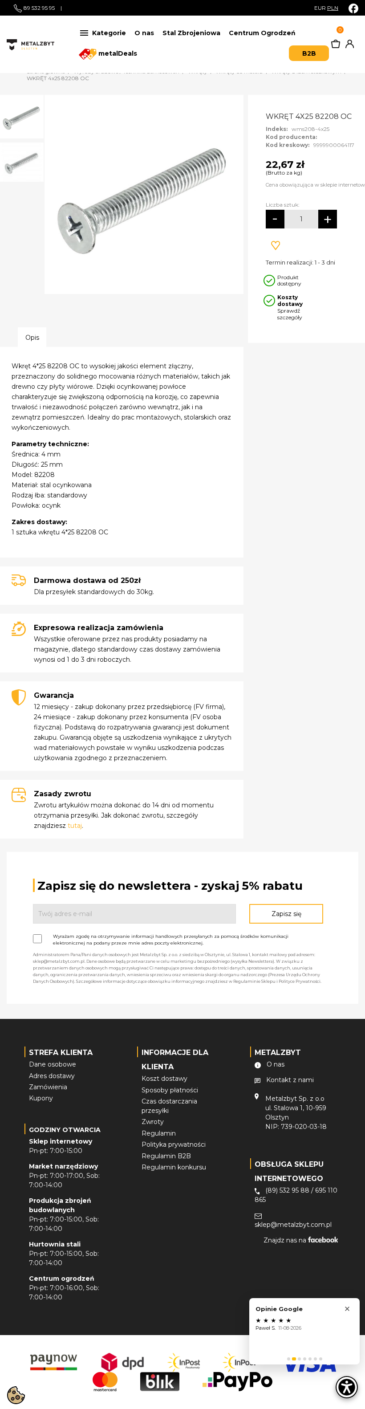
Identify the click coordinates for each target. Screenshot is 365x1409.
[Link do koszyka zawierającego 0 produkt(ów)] (335, 46)
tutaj (75, 826)
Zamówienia (48, 1087)
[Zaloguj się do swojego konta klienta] (348, 46)
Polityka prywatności (174, 1144)
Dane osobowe (52, 1064)
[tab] (288, 1358)
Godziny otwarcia (65, 1130)
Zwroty (153, 1122)
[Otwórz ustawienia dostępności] (347, 1387)
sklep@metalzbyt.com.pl (293, 1225)
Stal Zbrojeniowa (191, 33)
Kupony (41, 1098)
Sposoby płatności (170, 1090)
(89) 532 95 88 (287, 1190)
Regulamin (159, 1133)
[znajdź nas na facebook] (353, 8)
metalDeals (117, 53)
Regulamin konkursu (174, 1167)
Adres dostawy (52, 1076)
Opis (32, 338)
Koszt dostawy (164, 1079)
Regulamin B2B (166, 1156)
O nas (144, 33)
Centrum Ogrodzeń (262, 33)
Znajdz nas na (286, 1240)
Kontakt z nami (290, 1080)
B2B (309, 53)
